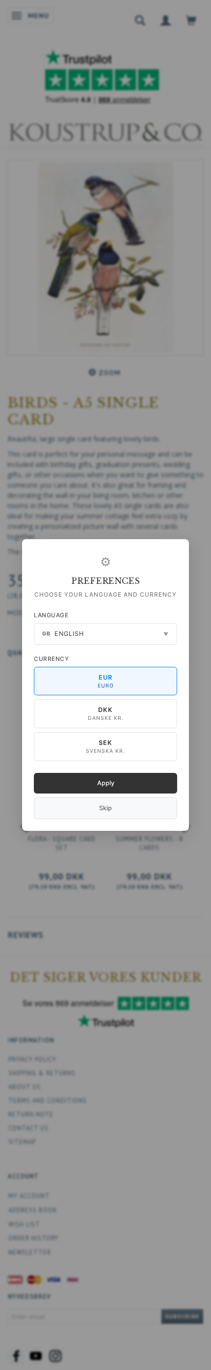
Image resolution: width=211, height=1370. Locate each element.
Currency (51, 658)
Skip (105, 808)
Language (51, 615)
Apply (105, 783)
